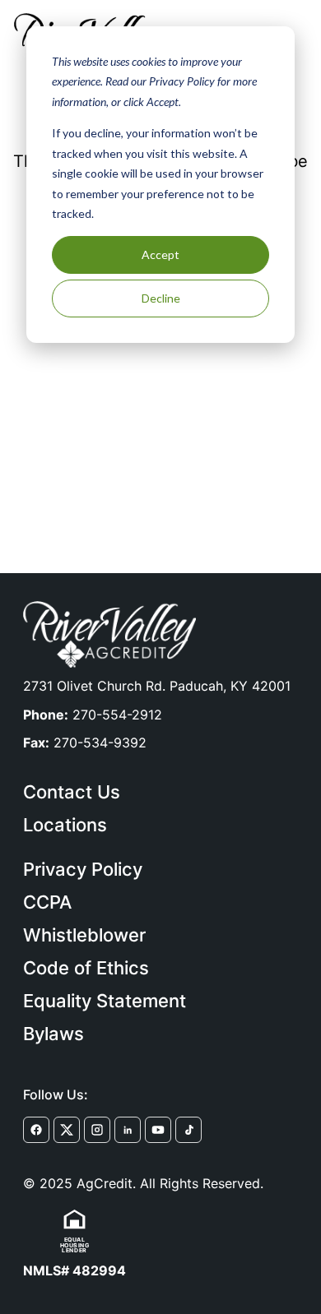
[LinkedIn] (127, 1130)
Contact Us (71, 792)
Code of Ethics (86, 968)
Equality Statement (104, 1000)
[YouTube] (158, 1130)
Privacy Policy (82, 869)
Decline (161, 298)
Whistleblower (84, 935)
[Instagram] (97, 1130)
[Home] (109, 634)
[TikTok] (188, 1130)
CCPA (47, 902)
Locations (65, 824)
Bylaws (53, 1033)
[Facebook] (36, 1130)
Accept (160, 254)
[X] (67, 1130)
